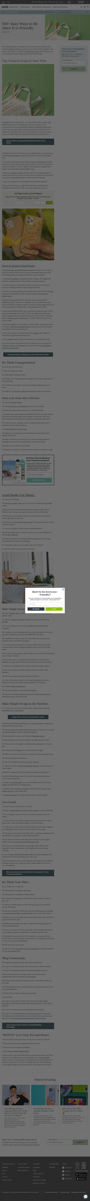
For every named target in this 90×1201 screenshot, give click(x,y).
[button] (85, 1196)
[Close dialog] (63, 589)
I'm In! (54, 609)
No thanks (36, 609)
